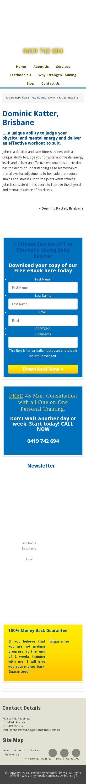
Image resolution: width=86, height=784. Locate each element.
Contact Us (50, 83)
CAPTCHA (43, 329)
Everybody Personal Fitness (49, 773)
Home (21, 67)
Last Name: (43, 296)
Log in (74, 776)
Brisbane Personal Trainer (43, 15)
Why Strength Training (57, 75)
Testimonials (20, 75)
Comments (43, 334)
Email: (43, 312)
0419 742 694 (43, 51)
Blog (30, 83)
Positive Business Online (52, 776)
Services (63, 67)
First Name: (43, 279)
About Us (41, 67)
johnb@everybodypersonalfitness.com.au (35, 729)
